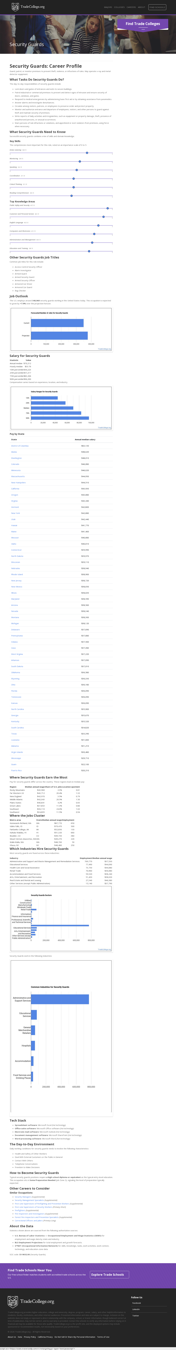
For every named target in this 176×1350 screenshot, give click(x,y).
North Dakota (17, 556)
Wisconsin (15, 562)
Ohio (13, 684)
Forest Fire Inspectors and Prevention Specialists (37, 1217)
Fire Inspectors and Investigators (30, 1213)
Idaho (13, 543)
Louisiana (15, 740)
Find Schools (157, 7)
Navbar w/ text (28, 7)
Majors (108, 7)
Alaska (14, 452)
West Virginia (17, 654)
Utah (13, 519)
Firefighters (20, 1210)
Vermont (15, 507)
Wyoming (15, 678)
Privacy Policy (30, 1337)
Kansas (14, 703)
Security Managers (23, 1196)
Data (20, 1337)
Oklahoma (15, 672)
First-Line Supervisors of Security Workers (33, 1207)
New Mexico (16, 586)
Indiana (14, 641)
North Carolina (17, 709)
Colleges (119, 7)
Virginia (14, 501)
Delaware (15, 629)
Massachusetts (18, 476)
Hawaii (14, 525)
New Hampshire (18, 482)
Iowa (13, 648)
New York (15, 513)
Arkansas (15, 660)
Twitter (135, 1315)
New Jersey (16, 580)
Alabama (15, 746)
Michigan (15, 623)
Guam (13, 764)
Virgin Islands (17, 752)
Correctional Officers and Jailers (29, 1220)
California (15, 488)
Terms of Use (103, 1337)
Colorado (15, 464)
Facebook (136, 1303)
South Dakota (17, 666)
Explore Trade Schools (107, 1274)
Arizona (14, 605)
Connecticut (16, 550)
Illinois (14, 592)
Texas (14, 733)
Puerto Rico (16, 770)
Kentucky (15, 721)
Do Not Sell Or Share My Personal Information (75, 1337)
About (141, 7)
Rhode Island (17, 574)
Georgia (14, 715)
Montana (15, 617)
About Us (12, 1337)
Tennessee (16, 697)
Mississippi (16, 758)
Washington (16, 458)
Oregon (14, 494)
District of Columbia (19, 445)
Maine (13, 531)
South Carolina (17, 727)
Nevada (14, 611)
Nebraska (15, 568)
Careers (131, 7)
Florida (14, 691)
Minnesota (15, 470)
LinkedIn (136, 1309)
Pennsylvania (17, 635)
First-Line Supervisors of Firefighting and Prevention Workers (42, 1203)
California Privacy (45, 1337)
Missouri (15, 537)
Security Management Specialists (29, 1200)
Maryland (15, 599)
